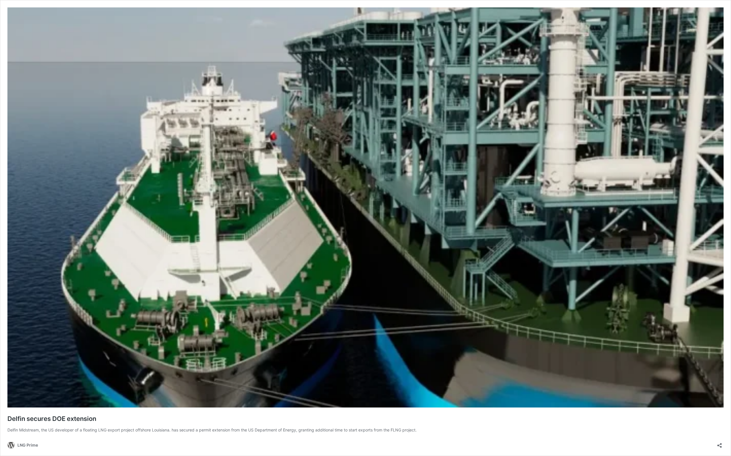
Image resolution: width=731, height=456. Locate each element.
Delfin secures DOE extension (51, 418)
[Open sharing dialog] (720, 443)
